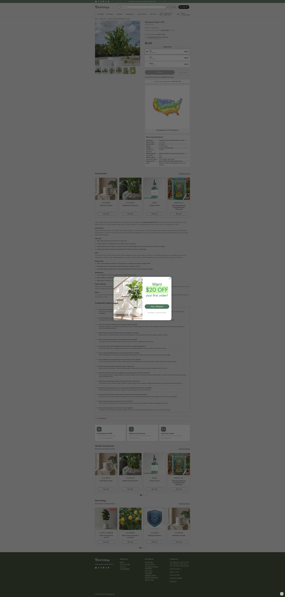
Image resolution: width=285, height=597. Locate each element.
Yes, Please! (157, 306)
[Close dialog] (170, 278)
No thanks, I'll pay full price (157, 312)
